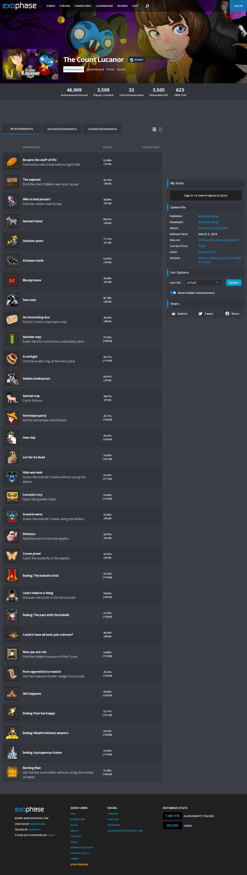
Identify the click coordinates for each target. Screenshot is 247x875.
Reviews (122, 6)
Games (51, 6)
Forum (121, 69)
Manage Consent (82, 847)
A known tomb (33, 260)
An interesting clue (36, 317)
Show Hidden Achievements (196, 293)
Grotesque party (34, 415)
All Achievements (21, 129)
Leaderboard (104, 6)
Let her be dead (34, 457)
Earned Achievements (62, 129)
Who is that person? (37, 199)
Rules (74, 825)
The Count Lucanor (93, 59)
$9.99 (202, 246)
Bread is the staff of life (40, 160)
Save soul (29, 300)
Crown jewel (32, 553)
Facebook (113, 825)
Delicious (29, 534)
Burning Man (32, 768)
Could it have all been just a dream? (48, 634)
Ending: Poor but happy (39, 713)
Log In (238, 6)
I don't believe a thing (38, 593)
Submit (182, 313)
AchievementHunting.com (125, 830)
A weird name (32, 514)
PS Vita (203, 240)
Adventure (205, 228)
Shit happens (32, 693)
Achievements (73, 69)
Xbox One (222, 240)
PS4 (212, 240)
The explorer (32, 179)
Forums (65, 6)
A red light (30, 356)
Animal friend (32, 221)
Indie (217, 228)
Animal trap (31, 396)
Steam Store (207, 252)
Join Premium (79, 864)
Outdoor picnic (33, 241)
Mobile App (77, 819)
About (74, 830)
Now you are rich (34, 652)
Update (234, 282)
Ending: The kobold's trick (40, 575)
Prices (110, 69)
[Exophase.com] (22, 6)
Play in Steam (208, 258)
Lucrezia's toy (32, 494)
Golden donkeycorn (36, 378)
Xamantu (34, 829)
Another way (32, 337)
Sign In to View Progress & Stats (205, 195)
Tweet (209, 313)
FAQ (72, 813)
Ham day (29, 437)
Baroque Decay (209, 216)
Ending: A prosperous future (42, 752)
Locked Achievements (102, 129)
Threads (112, 813)
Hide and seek (33, 472)
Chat (135, 6)
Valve (51, 835)
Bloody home (32, 280)
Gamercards (83, 6)
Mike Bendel (38, 824)
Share (235, 313)
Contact (76, 836)
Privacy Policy (80, 853)
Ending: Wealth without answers (45, 733)
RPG (224, 228)
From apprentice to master (42, 671)
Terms (74, 858)
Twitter (112, 819)
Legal (74, 842)
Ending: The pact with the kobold (46, 615)
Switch (234, 240)
